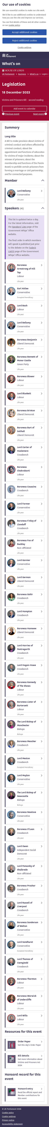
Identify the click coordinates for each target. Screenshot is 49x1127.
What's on (11, 63)
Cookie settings (24, 47)
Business (22, 74)
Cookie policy (8, 1113)
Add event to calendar (24, 108)
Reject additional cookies (24, 40)
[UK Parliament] (9, 55)
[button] (24, 181)
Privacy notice (8, 1120)
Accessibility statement (12, 1124)
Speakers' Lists (19, 227)
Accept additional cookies (24, 32)
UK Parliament (8, 74)
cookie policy (14, 25)
